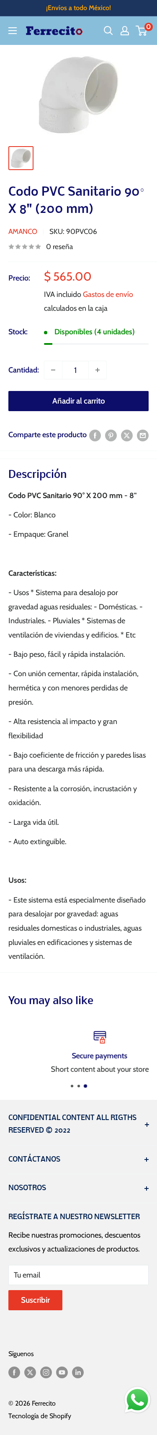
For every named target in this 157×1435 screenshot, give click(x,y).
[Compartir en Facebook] (95, 435)
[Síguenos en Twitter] (30, 1372)
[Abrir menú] (12, 30)
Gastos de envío (108, 294)
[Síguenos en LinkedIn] (78, 1372)
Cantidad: (23, 370)
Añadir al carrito (78, 401)
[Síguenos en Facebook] (14, 1372)
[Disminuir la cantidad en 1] (53, 370)
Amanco (22, 231)
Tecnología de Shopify (39, 1416)
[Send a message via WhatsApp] (137, 1400)
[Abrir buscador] (108, 30)
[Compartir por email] (143, 435)
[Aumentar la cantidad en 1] (97, 370)
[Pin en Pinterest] (111, 435)
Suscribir (35, 1300)
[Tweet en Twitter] (127, 435)
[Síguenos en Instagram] (46, 1372)
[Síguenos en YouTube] (62, 1372)
